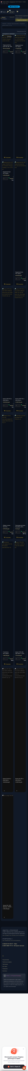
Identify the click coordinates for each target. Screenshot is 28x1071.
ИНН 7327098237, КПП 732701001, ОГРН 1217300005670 (13, 935)
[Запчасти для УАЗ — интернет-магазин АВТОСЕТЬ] (12, 11)
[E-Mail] (3, 956)
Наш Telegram (14, 6)
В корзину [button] (8, 157)
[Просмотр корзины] (17, 12)
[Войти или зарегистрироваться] (7, 12)
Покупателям (6, 959)
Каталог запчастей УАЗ (13, 23)
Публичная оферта (7, 962)
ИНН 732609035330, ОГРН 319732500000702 (11, 940)
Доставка (5, 966)
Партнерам (5, 964)
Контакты (5, 971)
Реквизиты (5, 968)
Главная (4, 23)
